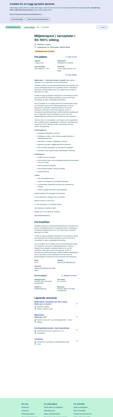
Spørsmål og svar (49, 410)
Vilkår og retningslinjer (81, 407)
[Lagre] (77, 304)
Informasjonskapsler (28, 414)
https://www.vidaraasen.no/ (66, 262)
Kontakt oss (25, 407)
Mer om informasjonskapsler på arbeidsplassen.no (26, 14)
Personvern (25, 410)
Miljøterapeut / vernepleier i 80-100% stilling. (51, 302)
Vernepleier (38, 339)
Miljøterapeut (39, 315)
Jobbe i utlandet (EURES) (52, 414)
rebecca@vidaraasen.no (42, 215)
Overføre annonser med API (82, 414)
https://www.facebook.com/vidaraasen (44, 269)
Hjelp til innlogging (79, 410)
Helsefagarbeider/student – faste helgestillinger (51, 328)
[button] (69, 275)
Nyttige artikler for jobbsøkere (53, 407)
